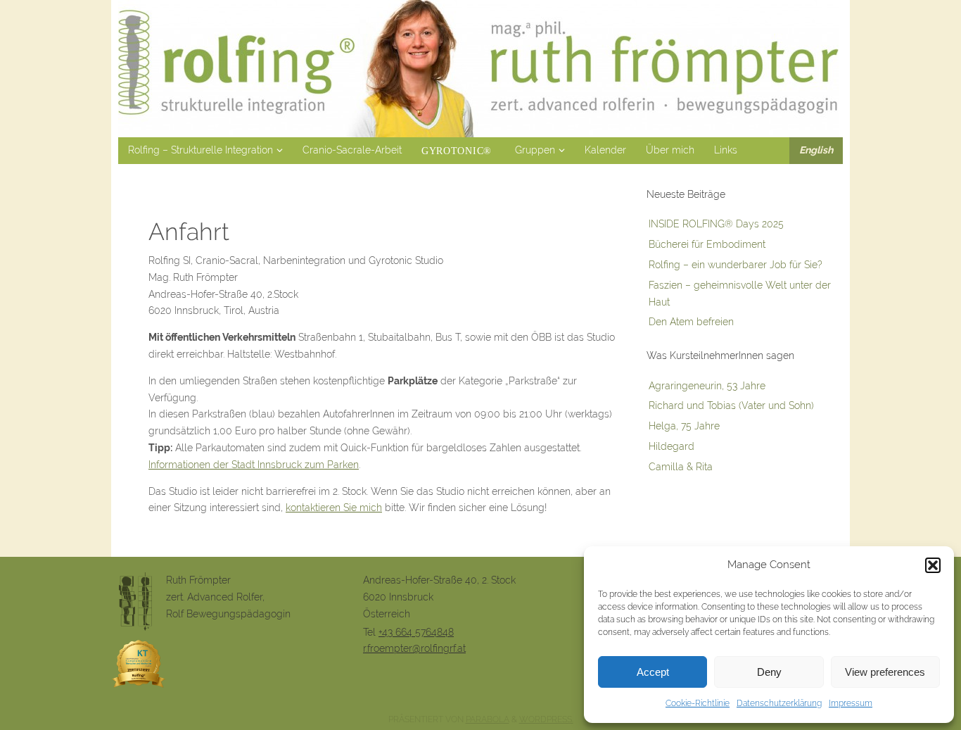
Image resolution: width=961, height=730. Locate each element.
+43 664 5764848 (416, 632)
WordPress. (546, 719)
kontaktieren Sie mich (334, 507)
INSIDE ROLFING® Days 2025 (716, 223)
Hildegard (671, 446)
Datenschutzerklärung (779, 703)
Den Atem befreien (691, 321)
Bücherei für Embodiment (707, 244)
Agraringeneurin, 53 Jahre (707, 385)
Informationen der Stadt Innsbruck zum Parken (253, 464)
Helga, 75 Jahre (684, 426)
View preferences (885, 672)
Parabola (487, 719)
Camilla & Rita (681, 466)
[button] (933, 565)
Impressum (850, 703)
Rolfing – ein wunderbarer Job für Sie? (735, 264)
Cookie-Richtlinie (698, 703)
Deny (769, 672)
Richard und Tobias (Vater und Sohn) (731, 405)
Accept (653, 672)
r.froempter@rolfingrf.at (414, 648)
